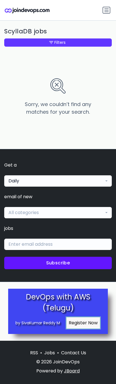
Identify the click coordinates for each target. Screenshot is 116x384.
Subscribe (58, 263)
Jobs (49, 353)
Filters (60, 42)
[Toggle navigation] (106, 10)
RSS (34, 353)
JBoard (72, 371)
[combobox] (58, 181)
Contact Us (73, 353)
